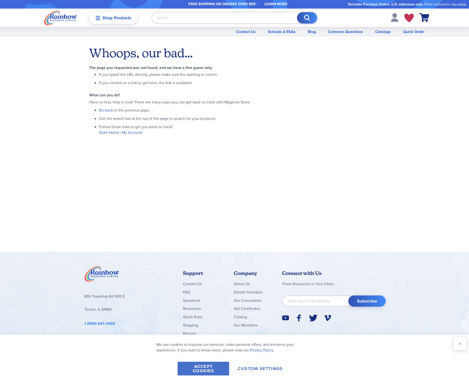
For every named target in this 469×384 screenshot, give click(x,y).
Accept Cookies (203, 368)
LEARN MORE (276, 4)
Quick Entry (193, 317)
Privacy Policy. (262, 350)
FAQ (186, 292)
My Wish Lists (409, 18)
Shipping (190, 325)
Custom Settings (260, 368)
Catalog (240, 317)
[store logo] (60, 18)
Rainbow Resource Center (101, 275)
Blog (312, 31)
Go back (106, 110)
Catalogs (383, 31)
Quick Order (414, 31)
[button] (394, 17)
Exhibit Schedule (248, 292)
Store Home (109, 132)
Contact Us (246, 31)
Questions (191, 300)
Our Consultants (247, 300)
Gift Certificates (247, 308)
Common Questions (345, 31)
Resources (192, 308)
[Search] (307, 17)
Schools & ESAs (282, 31)
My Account (132, 132)
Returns (189, 333)
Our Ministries (245, 325)
